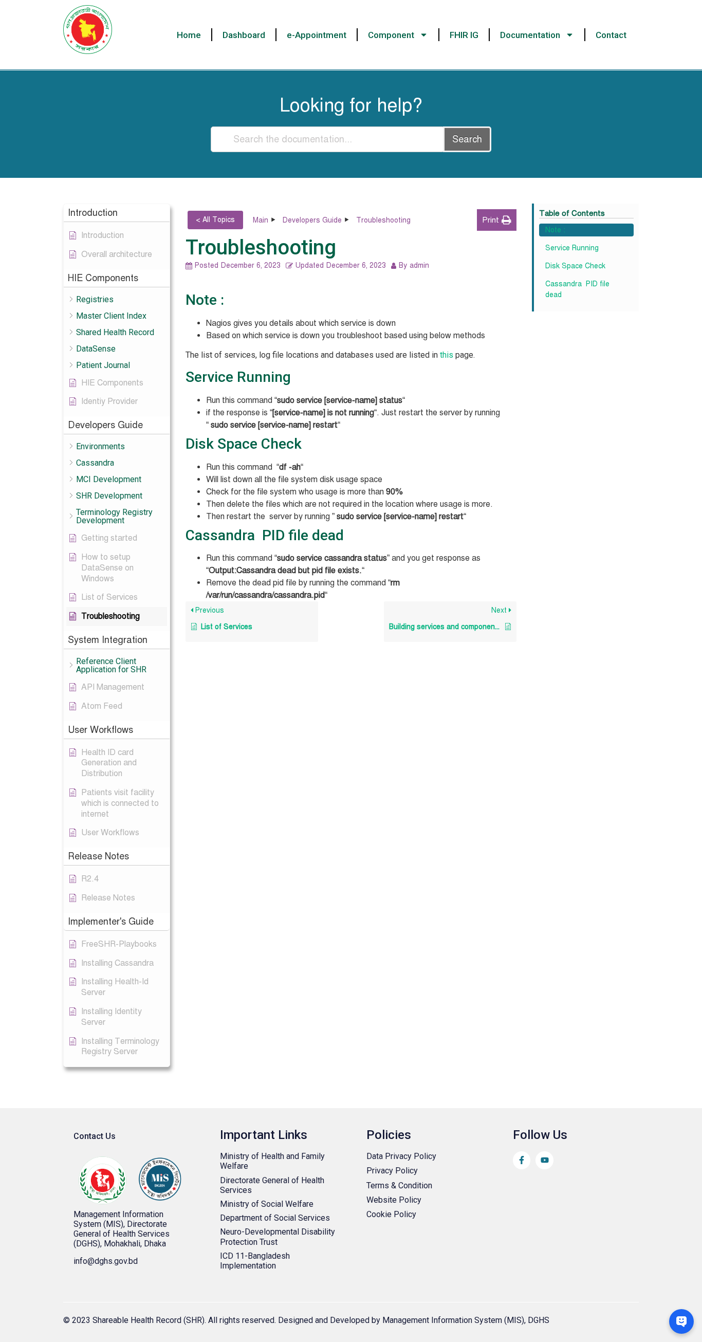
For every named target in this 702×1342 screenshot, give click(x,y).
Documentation (530, 35)
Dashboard (244, 35)
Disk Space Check (575, 266)
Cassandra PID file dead (577, 289)
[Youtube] (544, 1160)
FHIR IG (464, 35)
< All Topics (215, 219)
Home (189, 35)
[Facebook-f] (521, 1160)
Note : (555, 230)
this (446, 355)
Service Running (572, 248)
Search (467, 139)
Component (391, 35)
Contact (611, 35)
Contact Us (94, 1136)
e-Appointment (316, 35)
